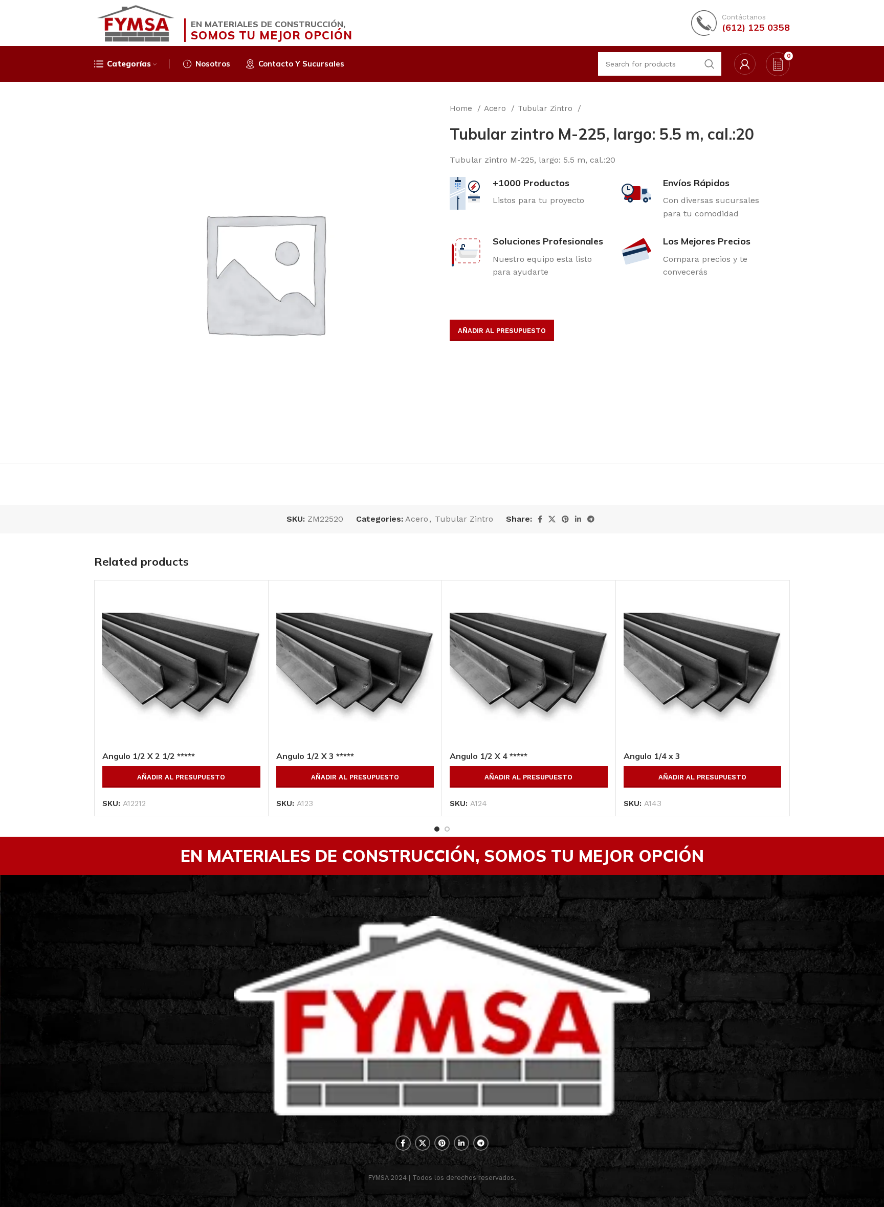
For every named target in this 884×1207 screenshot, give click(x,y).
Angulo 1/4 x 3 (652, 756)
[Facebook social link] (540, 519)
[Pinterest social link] (565, 519)
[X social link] (552, 519)
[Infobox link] (740, 23)
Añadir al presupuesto (502, 330)
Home (462, 108)
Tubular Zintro (546, 108)
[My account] (745, 64)
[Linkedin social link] (578, 519)
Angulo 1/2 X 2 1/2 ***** (148, 756)
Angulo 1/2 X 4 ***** (488, 756)
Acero (496, 108)
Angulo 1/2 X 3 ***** (315, 756)
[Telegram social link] (591, 519)
